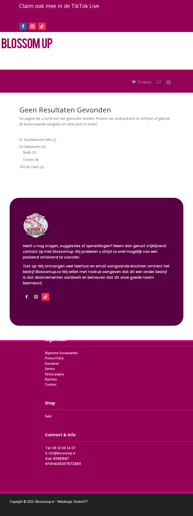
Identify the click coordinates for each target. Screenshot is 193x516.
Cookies (50, 384)
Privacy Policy (54, 358)
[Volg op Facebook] (23, 26)
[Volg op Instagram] (32, 26)
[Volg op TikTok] (42, 26)
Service (50, 369)
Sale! (48, 416)
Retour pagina (54, 374)
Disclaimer (52, 363)
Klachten (51, 379)
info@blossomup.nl (62, 453)
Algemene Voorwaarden (61, 353)
